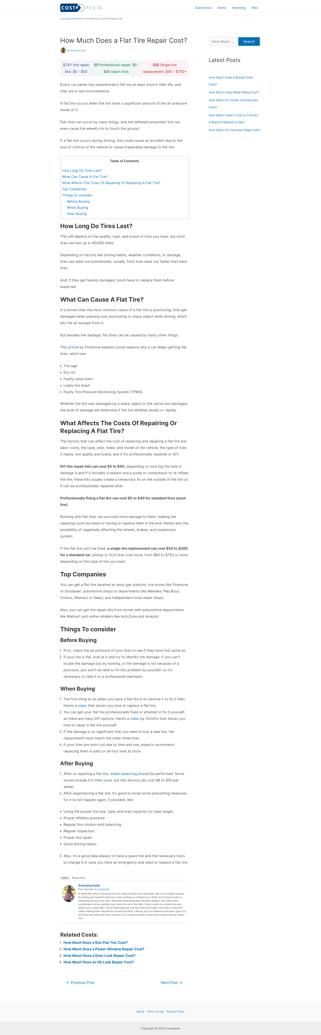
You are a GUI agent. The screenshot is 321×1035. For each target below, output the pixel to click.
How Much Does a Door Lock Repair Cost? (100, 955)
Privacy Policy (175, 1011)
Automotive (203, 8)
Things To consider (77, 195)
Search (249, 41)
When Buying (77, 208)
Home (222, 8)
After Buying (77, 214)
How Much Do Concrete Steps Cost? (235, 130)
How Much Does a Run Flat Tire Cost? (96, 942)
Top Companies (74, 189)
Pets (255, 8)
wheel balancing (123, 774)
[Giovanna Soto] (69, 893)
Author (65, 878)
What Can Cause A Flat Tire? (85, 177)
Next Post (171, 982)
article (73, 347)
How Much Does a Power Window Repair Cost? (104, 949)
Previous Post (80, 982)
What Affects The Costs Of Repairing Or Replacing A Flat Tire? (111, 183)
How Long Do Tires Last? (81, 171)
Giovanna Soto (89, 885)
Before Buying (78, 201)
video (82, 705)
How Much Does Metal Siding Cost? (234, 92)
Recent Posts (78, 878)
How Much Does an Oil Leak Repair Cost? (99, 962)
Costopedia (65, 18)
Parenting (239, 8)
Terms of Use (155, 1011)
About (140, 1011)
